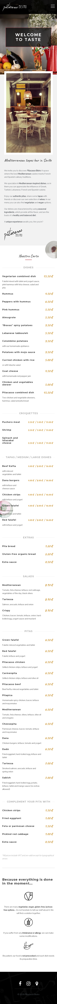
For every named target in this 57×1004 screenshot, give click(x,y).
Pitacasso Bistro (32, 994)
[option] (28, 37)
